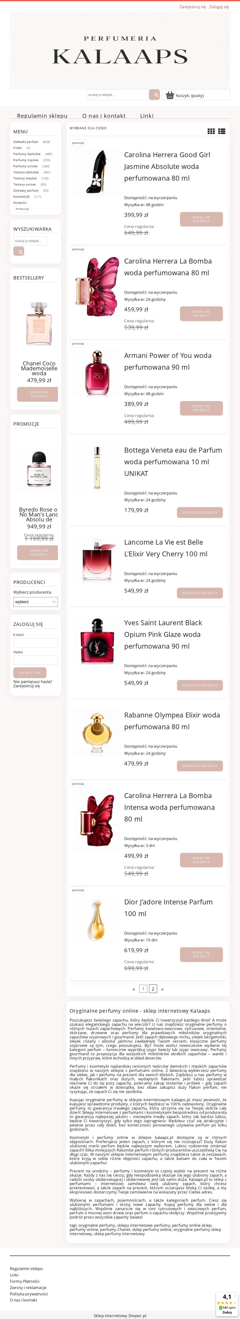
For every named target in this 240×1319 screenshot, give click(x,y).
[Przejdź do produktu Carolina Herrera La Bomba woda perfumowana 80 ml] (97, 287)
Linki (14, 1275)
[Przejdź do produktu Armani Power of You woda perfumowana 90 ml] (97, 373)
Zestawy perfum (25, 190)
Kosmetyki (21, 196)
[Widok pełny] (221, 131)
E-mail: (18, 634)
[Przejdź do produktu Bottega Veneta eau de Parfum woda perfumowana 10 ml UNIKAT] (97, 468)
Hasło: (18, 652)
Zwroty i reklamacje (28, 1287)
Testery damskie (26, 172)
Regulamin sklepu (26, 1268)
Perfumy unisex (25, 166)
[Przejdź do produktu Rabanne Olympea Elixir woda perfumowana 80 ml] (97, 733)
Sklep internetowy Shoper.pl (120, 1315)
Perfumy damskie (27, 154)
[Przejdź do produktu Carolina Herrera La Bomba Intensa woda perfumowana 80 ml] (97, 821)
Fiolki (17, 148)
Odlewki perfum (25, 142)
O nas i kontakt (23, 1300)
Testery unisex (24, 184)
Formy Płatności (24, 1281)
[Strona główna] (120, 49)
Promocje (22, 209)
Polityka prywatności (29, 1294)
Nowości (20, 203)
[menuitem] (42, 115)
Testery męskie (25, 178)
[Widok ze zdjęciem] (211, 131)
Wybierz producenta (32, 592)
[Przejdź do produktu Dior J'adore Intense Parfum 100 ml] (97, 920)
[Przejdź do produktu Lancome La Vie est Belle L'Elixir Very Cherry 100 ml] (97, 560)
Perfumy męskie (25, 160)
